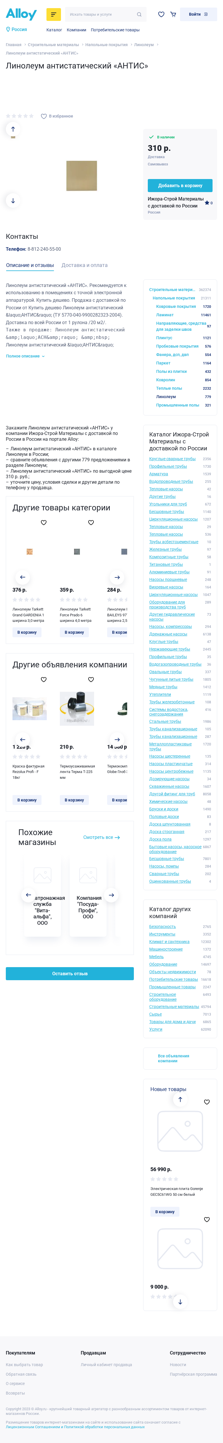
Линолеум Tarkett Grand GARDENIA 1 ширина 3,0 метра (28, 615)
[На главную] (24, 14)
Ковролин (183, 380)
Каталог (54, 30)
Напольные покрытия (106, 44)
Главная (13, 44)
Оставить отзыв (70, 973)
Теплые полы (183, 388)
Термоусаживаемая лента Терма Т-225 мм (77, 772)
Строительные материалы (53, 44)
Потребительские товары (115, 30)
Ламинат (183, 315)
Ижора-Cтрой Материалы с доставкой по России (176, 202)
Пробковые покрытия (183, 346)
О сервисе (15, 1383)
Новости (178, 1364)
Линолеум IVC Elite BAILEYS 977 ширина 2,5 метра (123, 615)
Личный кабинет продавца (106, 1364)
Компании (76, 30)
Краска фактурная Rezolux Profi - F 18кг (28, 772)
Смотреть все (98, 837)
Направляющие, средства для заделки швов (183, 326)
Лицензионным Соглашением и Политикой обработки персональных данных (75, 1427)
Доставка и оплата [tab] (85, 265)
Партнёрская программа (193, 1374)
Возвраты (15, 1393)
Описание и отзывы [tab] (30, 265)
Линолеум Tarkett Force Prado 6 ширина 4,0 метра (75, 615)
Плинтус (183, 337)
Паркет (183, 363)
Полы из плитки (183, 371)
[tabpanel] (70, 320)
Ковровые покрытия (183, 306)
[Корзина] (173, 14)
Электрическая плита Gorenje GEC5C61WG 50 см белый (176, 1191)
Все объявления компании (173, 1058)
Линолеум (144, 44)
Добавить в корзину (180, 185)
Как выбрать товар (24, 1364)
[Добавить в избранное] (44, 522)
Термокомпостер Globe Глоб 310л (122, 769)
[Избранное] (161, 14)
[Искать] (139, 14)
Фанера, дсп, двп (183, 354)
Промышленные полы (183, 405)
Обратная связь (21, 1374)
